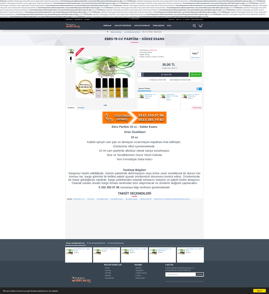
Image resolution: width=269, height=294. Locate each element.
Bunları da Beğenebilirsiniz (75, 243)
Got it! (259, 290)
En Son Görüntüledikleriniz (96, 243)
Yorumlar (81, 108)
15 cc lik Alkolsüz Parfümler (132, 32)
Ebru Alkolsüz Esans (117, 199)
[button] (77, 77)
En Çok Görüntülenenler (116, 243)
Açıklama (71, 108)
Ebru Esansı (90, 199)
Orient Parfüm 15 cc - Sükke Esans (194, 249)
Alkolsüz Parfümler (116, 32)
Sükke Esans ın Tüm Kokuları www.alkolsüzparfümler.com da (171, 199)
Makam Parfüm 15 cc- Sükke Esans (138, 249)
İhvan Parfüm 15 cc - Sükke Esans (151, 95)
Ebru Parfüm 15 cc (79, 199)
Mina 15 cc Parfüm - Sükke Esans (194, 95)
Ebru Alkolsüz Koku (102, 199)
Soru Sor (198, 108)
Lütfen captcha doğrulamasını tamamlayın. (174, 285)
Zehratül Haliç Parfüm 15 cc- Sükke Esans (172, 96)
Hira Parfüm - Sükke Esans (109, 249)
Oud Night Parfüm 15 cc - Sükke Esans (165, 249)
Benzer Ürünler (144, 88)
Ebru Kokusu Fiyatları (132, 199)
